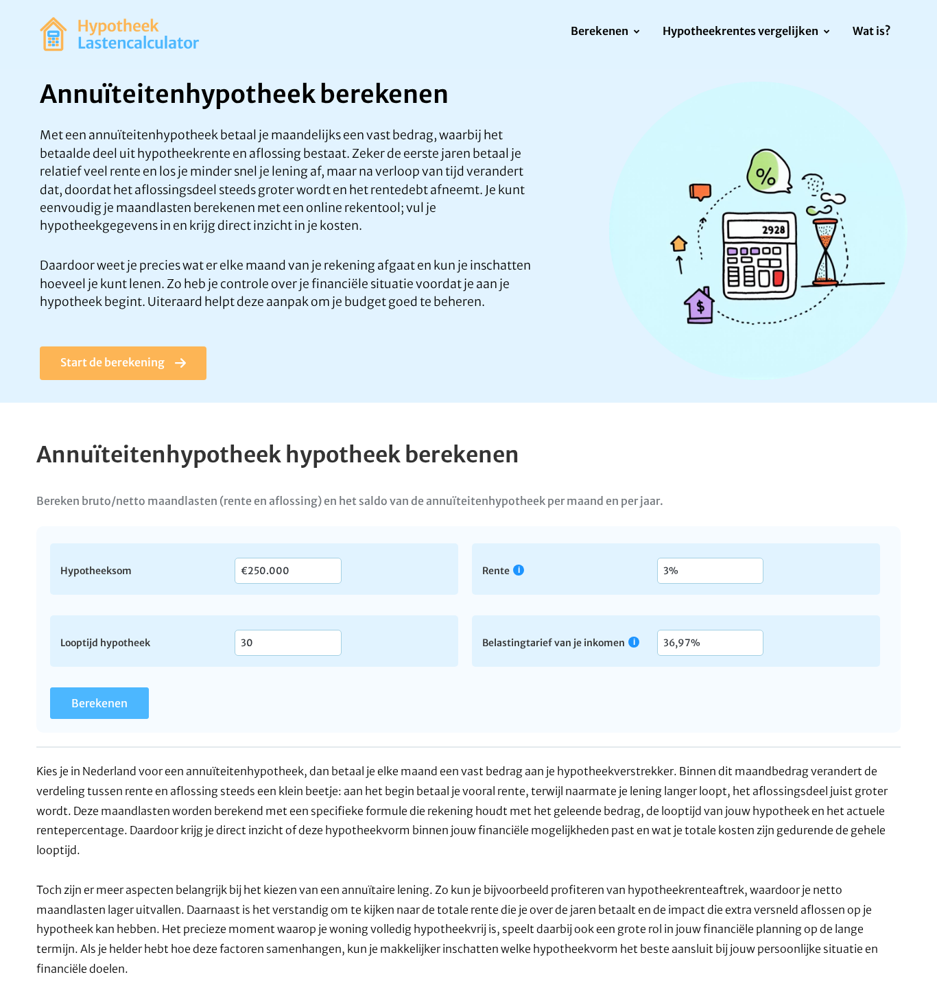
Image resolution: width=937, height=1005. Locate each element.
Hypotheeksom (96, 570)
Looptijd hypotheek (105, 642)
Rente (496, 570)
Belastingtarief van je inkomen (553, 642)
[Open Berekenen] (636, 32)
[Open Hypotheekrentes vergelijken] (826, 32)
